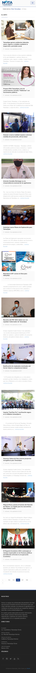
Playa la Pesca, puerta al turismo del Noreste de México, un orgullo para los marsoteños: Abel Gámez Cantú (17, 506)
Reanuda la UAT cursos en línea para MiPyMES (15, 274)
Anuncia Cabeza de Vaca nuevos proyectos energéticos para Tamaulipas (17, 459)
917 (22, 580)
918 (27, 580)
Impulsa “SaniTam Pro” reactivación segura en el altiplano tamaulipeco (17, 413)
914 (9, 580)
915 (14, 580)
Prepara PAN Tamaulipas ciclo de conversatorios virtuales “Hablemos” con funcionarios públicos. (16, 90)
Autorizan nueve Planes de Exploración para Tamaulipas (17, 228)
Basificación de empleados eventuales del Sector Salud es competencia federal (17, 367)
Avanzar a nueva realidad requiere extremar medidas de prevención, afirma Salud (17, 135)
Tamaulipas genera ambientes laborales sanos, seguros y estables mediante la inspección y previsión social (16, 44)
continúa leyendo (24, 107)
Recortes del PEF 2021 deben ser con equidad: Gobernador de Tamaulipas (15, 320)
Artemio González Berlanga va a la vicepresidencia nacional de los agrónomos (17, 182)
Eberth (28, 668)
